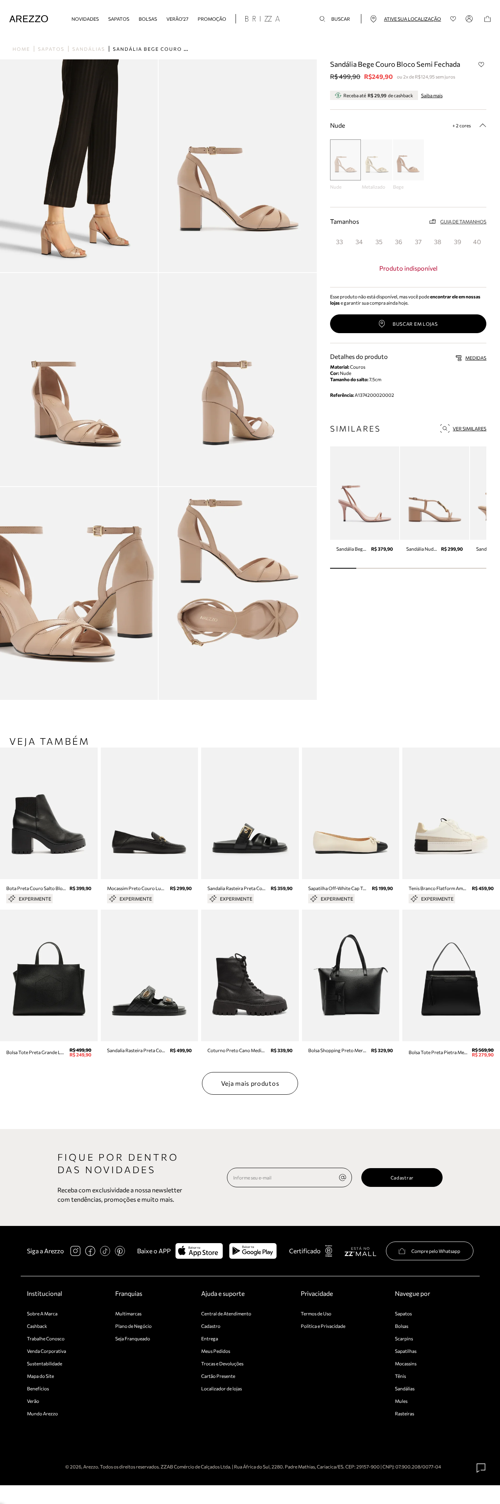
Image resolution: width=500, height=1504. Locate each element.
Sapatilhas (405, 1351)
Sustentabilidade (44, 1363)
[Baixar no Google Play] (253, 1251)
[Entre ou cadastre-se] (470, 18)
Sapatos (118, 18)
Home (21, 49)
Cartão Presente (218, 1376)
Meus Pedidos (215, 1351)
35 (378, 241)
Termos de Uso (316, 1313)
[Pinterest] (120, 1251)
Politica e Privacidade (323, 1326)
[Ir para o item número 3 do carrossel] (421, 568)
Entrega (209, 1338)
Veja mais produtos (250, 1083)
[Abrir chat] (481, 1468)
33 (339, 241)
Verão (33, 1401)
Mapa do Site (40, 1376)
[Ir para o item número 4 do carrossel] (447, 568)
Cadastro (210, 1326)
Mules (401, 1401)
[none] (342, 1177)
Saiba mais (432, 95)
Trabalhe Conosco (45, 1338)
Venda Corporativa (46, 1351)
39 (457, 241)
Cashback (37, 1326)
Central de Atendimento (226, 1313)
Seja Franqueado (132, 1338)
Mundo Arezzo (42, 1413)
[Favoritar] (481, 64)
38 (437, 241)
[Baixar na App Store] (199, 1251)
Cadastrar (402, 1177)
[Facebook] (90, 1251)
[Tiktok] (105, 1251)
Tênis (400, 1376)
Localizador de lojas (221, 1388)
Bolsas (148, 18)
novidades (85, 18)
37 (418, 241)
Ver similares (469, 428)
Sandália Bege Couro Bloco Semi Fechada (181, 49)
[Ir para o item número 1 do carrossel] (369, 568)
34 (359, 241)
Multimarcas (128, 1313)
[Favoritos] (453, 19)
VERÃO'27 (177, 18)
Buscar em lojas (415, 323)
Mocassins (405, 1363)
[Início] (29, 19)
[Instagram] (75, 1251)
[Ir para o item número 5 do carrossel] (474, 568)
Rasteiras (404, 1413)
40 (477, 241)
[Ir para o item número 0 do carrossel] (343, 568)
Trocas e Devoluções (222, 1363)
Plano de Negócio (133, 1326)
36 (398, 241)
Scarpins (404, 1338)
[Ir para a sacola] (487, 19)
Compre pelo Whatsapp (435, 1251)
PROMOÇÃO (212, 18)
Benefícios (38, 1388)
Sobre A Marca (42, 1313)
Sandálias (88, 49)
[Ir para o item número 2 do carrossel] (395, 568)
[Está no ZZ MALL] (360, 1251)
